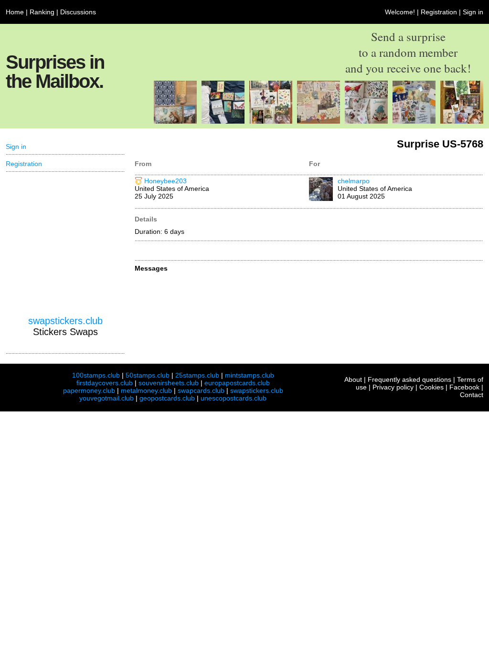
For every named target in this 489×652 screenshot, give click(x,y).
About (353, 379)
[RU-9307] (270, 121)
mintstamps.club (249, 375)
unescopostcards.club (233, 398)
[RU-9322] (414, 121)
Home (15, 12)
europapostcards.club (237, 383)
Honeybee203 (165, 181)
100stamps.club (96, 375)
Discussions (78, 12)
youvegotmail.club (106, 398)
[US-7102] (223, 121)
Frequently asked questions (409, 379)
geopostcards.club (167, 398)
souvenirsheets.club (168, 383)
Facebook (464, 387)
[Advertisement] (65, 244)
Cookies (431, 387)
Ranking (42, 12)
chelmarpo (354, 181)
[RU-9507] (318, 121)
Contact (471, 395)
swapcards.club (201, 390)
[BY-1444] (461, 121)
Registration (439, 12)
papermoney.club (89, 390)
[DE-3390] (366, 121)
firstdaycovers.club (104, 383)
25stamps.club (197, 375)
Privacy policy (393, 387)
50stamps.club (148, 375)
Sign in (473, 12)
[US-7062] (175, 121)
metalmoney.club (146, 390)
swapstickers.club (65, 320)
